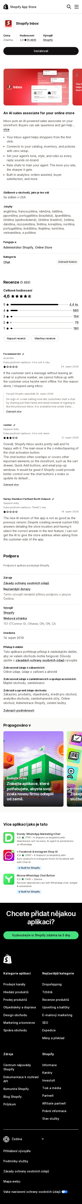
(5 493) (31, 40)
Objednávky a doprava (19, 1007)
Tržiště (47, 992)
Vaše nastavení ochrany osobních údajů (32, 1191)
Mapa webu (11, 1181)
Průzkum (9, 1104)
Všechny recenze (44, 338)
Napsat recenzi (16, 338)
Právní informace (54, 1111)
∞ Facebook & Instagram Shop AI (37, 851)
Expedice (49, 1030)
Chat (6, 262)
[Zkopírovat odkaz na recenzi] (23, 354)
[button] (41, 839)
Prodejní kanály (14, 984)
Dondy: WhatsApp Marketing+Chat (38, 834)
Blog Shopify (12, 1096)
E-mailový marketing (57, 1015)
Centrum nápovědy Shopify (17, 1067)
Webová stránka (15, 618)
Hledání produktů (15, 992)
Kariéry (47, 1072)
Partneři (48, 1095)
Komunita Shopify (16, 1089)
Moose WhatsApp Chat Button (36, 875)
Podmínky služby (15, 1161)
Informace (49, 1065)
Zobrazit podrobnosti (18, 710)
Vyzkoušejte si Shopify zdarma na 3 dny (41, 935)
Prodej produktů (15, 999)
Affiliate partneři (54, 1103)
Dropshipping (52, 984)
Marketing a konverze (19, 1022)
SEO (45, 1022)
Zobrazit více (13, 411)
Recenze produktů (55, 999)
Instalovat (41, 51)
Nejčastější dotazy (16, 589)
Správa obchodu (15, 1030)
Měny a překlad (53, 1038)
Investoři (48, 1080)
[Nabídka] (76, 7)
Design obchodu (15, 1015)
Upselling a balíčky (56, 1007)
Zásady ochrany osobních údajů (26, 583)
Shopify (48, 40)
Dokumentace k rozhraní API (21, 1079)
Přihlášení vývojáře (17, 1151)
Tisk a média (51, 1088)
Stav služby (50, 1118)
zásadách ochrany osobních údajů (40, 660)
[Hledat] (69, 7)
